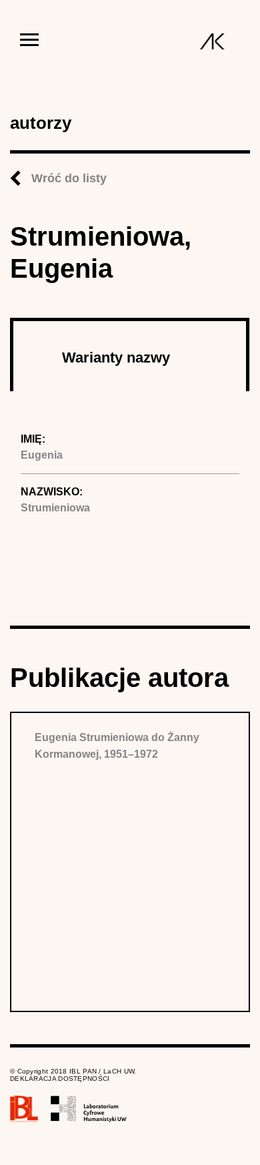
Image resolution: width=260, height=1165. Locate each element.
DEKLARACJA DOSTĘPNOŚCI (60, 1078)
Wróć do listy (69, 178)
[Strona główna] (212, 41)
